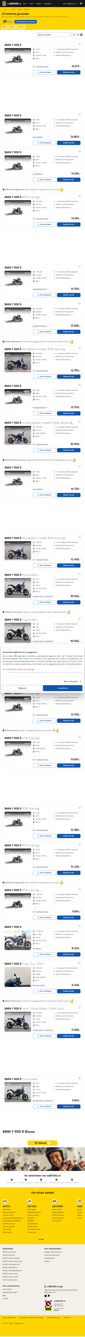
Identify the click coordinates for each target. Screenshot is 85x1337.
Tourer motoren (58, 1218)
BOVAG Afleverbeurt (10, 1267)
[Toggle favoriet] (79, 44)
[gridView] (81, 35)
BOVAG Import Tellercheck (12, 1261)
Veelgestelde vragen (10, 1292)
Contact (47, 1261)
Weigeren (22, 688)
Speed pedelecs (33, 1215)
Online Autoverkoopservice (13, 1218)
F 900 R (20, 27)
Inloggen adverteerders (53, 1252)
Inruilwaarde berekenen (12, 1221)
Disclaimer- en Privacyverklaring (31, 1317)
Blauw (12, 27)
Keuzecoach (7, 1232)
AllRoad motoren (58, 1215)
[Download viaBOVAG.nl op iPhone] (45, 1296)
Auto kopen (7, 1209)
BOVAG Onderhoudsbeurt (12, 1270)
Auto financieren (9, 1224)
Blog (4, 1295)
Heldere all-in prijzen (10, 1277)
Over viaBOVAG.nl (9, 1317)
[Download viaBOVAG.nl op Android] (49, 1296)
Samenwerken (49, 1258)
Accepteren (63, 688)
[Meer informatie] (74, 35)
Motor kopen (57, 1209)
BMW (4, 27)
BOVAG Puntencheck (10, 1274)
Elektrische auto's (9, 1212)
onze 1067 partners (17, 656)
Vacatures (67, 1317)
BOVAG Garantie (9, 1255)
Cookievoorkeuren (53, 1317)
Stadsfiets (31, 1218)
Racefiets (30, 1221)
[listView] (78, 35)
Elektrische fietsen (34, 1212)
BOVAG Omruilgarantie (11, 1264)
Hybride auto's (8, 1215)
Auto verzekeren (9, 1226)
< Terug (5, 9)
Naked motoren (58, 1212)
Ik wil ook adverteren (52, 1255)
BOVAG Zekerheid (9, 1252)
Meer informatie (71, 681)
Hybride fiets (32, 1226)
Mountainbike (32, 1224)
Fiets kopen (31, 1209)
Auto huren (7, 1229)
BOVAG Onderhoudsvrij (11, 1258)
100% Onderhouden (10, 1280)
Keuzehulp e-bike (33, 1229)
